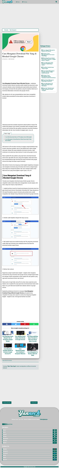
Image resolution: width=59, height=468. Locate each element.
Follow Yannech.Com (7, 424)
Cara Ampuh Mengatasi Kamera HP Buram (48, 50)
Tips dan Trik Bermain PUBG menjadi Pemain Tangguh (48, 89)
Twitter (4, 457)
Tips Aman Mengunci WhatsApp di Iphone (48, 80)
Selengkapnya (43, 419)
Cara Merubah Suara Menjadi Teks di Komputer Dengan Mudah (7, 339)
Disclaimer (5, 438)
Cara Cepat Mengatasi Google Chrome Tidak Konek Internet (48, 72)
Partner (4, 442)
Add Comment (11, 59)
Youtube (5, 449)
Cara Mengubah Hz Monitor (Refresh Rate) (33, 353)
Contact (4, 434)
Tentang (25, 2)
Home (18, 2)
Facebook (5, 453)
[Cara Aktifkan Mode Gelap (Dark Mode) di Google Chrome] (20, 333)
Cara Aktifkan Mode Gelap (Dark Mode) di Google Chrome (20, 338)
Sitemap (5, 440)
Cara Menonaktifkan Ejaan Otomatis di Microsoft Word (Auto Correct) (32, 339)
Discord (5, 459)
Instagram (5, 451)
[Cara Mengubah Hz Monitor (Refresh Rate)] (32, 347)
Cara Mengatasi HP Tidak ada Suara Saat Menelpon (47, 84)
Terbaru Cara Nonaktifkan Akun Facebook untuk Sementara (49, 76)
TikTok (4, 455)
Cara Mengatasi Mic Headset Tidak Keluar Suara (47, 64)
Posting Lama (34, 402)
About (4, 432)
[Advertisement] (29, 16)
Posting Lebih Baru (6, 402)
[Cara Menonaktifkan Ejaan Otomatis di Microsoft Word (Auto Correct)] (32, 333)
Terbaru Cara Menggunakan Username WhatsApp (48, 54)
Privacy (4, 436)
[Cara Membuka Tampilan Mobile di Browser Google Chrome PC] (7, 345)
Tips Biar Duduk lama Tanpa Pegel (48, 68)
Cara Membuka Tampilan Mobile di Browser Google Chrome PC (8, 351)
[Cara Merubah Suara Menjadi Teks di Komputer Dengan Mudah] (7, 333)
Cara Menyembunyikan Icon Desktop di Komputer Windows (20, 351)
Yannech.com (32, 466)
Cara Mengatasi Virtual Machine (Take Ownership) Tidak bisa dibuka (18, 140)
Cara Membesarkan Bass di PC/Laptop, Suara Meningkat (18, 137)
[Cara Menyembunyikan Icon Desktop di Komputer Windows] (20, 345)
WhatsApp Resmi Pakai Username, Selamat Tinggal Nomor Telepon (49, 59)
